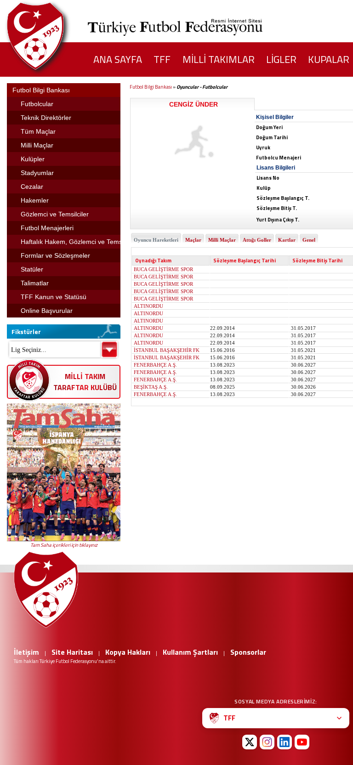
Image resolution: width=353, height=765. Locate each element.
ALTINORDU (148, 306)
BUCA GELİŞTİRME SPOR (163, 269)
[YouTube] (302, 742)
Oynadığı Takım (153, 260)
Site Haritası (72, 651)
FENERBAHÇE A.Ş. (155, 365)
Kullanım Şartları (190, 651)
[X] (249, 742)
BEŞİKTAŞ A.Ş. (151, 387)
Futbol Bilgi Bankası (151, 87)
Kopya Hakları (127, 651)
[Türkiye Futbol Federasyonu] (50, 36)
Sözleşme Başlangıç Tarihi (244, 260)
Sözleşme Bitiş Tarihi (317, 260)
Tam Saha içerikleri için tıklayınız (63, 545)
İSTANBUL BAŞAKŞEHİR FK (166, 350)
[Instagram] (267, 742)
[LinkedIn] (284, 742)
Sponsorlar (248, 651)
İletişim (26, 651)
